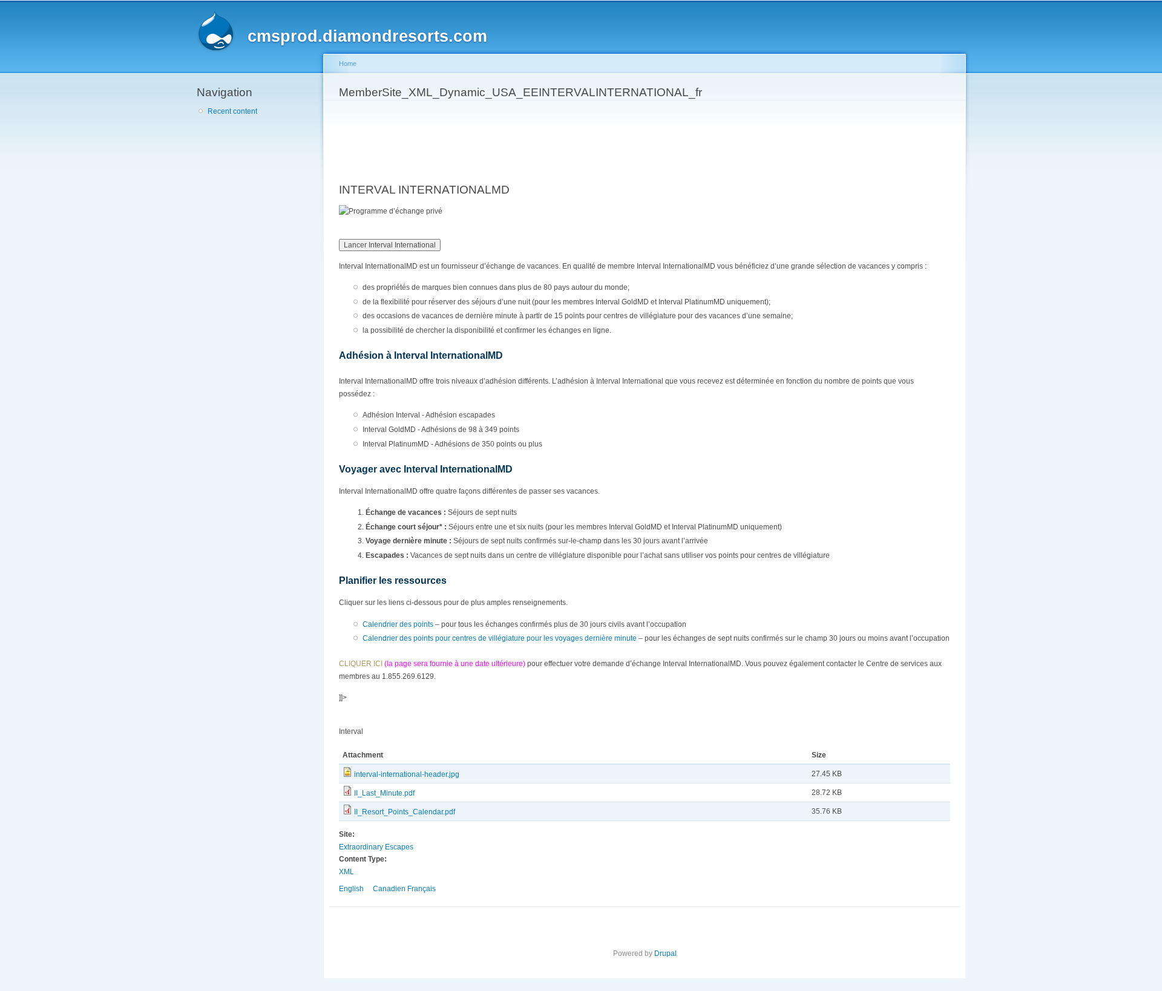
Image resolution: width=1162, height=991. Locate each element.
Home (347, 63)
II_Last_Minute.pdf (384, 793)
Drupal (665, 953)
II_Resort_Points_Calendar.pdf (404, 812)
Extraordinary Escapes (376, 847)
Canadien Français (404, 889)
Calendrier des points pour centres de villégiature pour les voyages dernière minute (500, 638)
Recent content (232, 111)
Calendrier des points (398, 624)
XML (346, 872)
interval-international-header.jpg (406, 774)
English (351, 889)
